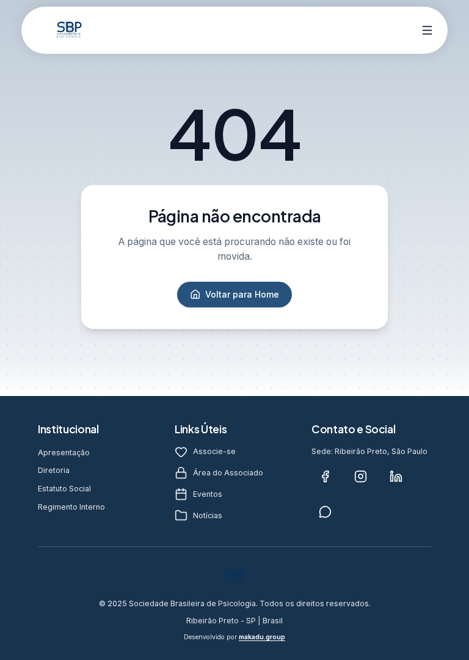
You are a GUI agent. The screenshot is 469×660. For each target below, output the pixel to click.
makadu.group (262, 637)
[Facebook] (324, 476)
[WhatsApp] (324, 511)
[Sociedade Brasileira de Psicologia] (69, 30)
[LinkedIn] (395, 476)
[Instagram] (360, 476)
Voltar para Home (242, 294)
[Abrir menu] (428, 30)
